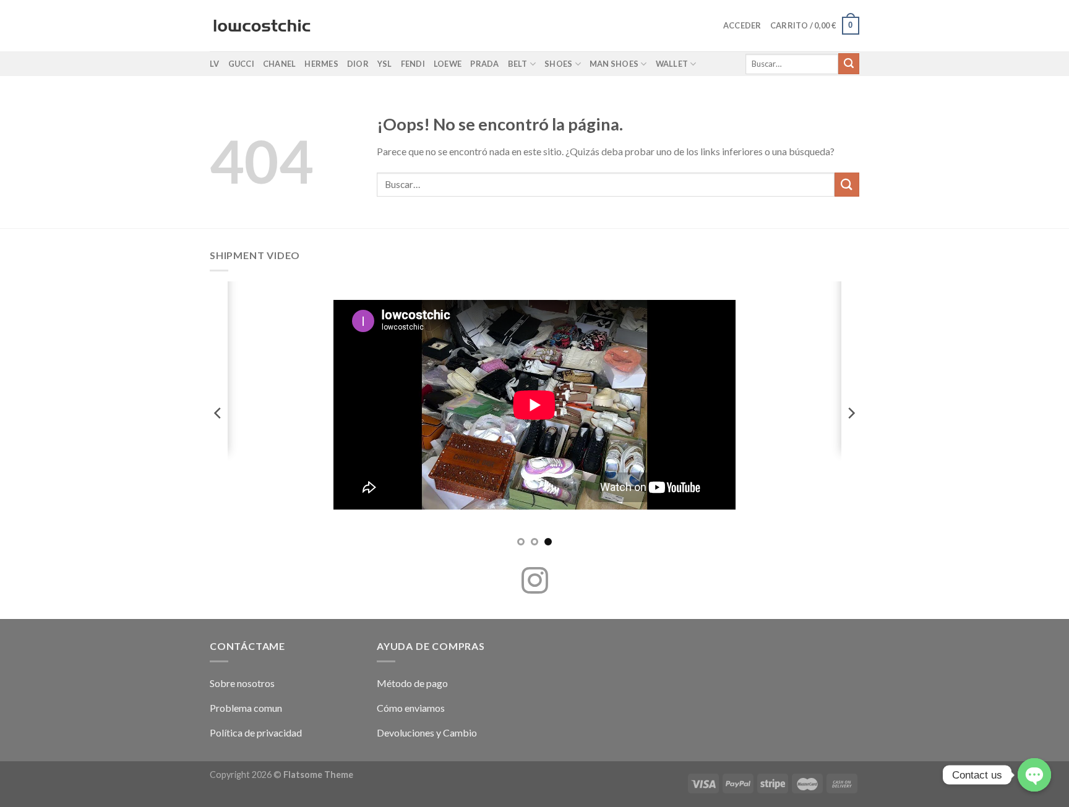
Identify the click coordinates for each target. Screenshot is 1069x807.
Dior (358, 64)
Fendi (413, 64)
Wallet (672, 64)
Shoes (558, 64)
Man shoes (614, 64)
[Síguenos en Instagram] (535, 582)
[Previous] (218, 412)
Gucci (241, 64)
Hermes (321, 64)
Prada (484, 64)
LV (215, 64)
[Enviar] (848, 63)
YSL (384, 64)
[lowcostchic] (262, 26)
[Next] (850, 412)
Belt (518, 64)
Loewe (448, 64)
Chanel (279, 64)
